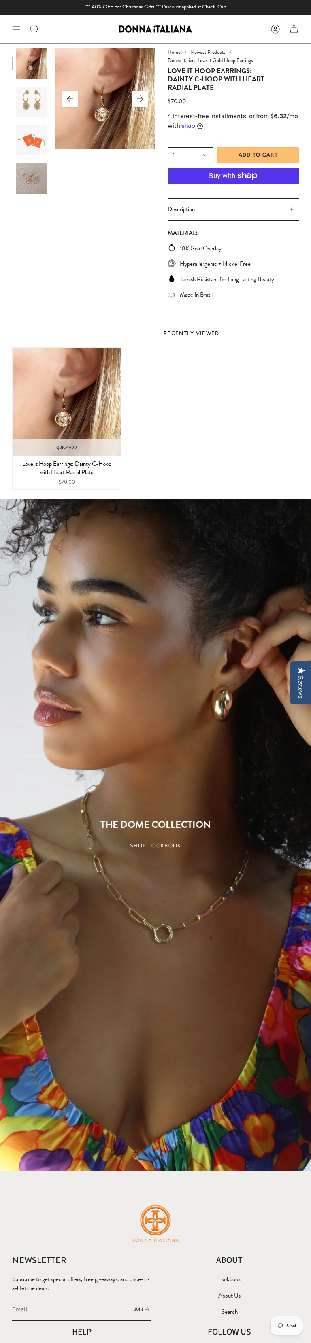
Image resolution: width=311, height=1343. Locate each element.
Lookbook (229, 1279)
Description (181, 209)
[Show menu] (16, 29)
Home (174, 52)
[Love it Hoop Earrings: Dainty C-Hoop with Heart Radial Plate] (67, 402)
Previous (70, 99)
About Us (229, 1295)
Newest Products (208, 52)
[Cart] (294, 29)
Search (230, 1311)
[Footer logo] (155, 1223)
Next (140, 99)
